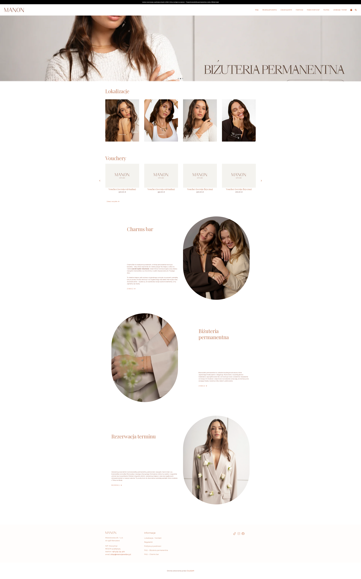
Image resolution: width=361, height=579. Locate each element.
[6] (200, 120)
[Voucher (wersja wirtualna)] (122, 181)
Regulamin (148, 542)
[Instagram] (239, 534)
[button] (356, 10)
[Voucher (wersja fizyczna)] (200, 181)
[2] (239, 120)
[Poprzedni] (100, 181)
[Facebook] (243, 534)
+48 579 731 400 (118, 552)
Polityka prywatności (152, 546)
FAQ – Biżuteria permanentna (156, 550)
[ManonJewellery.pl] (14, 10)
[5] (122, 120)
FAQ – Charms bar (151, 554)
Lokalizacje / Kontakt (152, 538)
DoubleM (190, 571)
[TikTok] (234, 534)
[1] (161, 120)
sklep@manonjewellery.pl (120, 554)
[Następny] (261, 181)
